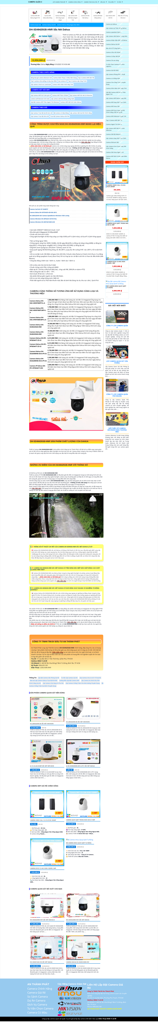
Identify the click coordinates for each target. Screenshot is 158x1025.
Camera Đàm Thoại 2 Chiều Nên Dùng (65, 78)
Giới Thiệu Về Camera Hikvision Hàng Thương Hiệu (117, 430)
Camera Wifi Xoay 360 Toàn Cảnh (116, 102)
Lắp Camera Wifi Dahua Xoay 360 (116, 98)
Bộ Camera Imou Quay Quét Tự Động (78, 843)
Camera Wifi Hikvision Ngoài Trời (116, 116)
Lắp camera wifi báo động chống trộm (62, 99)
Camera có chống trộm (113, 78)
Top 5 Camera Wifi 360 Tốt (86, 78)
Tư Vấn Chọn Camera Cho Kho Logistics (115, 65)
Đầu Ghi (102, 2)
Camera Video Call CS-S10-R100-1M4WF (43, 820)
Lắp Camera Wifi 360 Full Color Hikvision (115, 129)
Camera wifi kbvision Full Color (40, 99)
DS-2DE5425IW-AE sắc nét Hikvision (41, 723)
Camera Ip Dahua (111, 24)
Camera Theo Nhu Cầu (90, 2)
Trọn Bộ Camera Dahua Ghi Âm (59, 116)
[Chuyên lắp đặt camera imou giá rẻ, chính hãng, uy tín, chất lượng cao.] (70, 993)
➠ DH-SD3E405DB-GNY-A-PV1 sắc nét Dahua (80, 766)
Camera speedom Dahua (113, 32)
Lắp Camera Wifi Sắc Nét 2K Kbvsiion (81, 95)
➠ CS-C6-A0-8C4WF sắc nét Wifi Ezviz (42, 766)
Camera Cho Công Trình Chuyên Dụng (116, 83)
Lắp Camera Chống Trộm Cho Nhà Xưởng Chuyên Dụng (83, 683)
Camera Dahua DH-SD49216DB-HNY (77, 962)
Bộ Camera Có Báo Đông (61, 113)
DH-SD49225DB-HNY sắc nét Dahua (77, 920)
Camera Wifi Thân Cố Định (60, 95)
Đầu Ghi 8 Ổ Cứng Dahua (113, 48)
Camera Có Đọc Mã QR (113, 56)
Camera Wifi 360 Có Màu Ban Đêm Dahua (116, 157)
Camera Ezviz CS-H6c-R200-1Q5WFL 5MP (43, 868)
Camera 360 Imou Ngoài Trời (115, 152)
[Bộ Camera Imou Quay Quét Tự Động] (79, 840)
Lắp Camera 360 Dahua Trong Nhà (116, 36)
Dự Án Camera (36, 1000)
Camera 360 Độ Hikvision (113, 134)
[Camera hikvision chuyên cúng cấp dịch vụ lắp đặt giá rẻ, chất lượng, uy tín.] (70, 1008)
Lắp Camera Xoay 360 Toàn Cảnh (116, 138)
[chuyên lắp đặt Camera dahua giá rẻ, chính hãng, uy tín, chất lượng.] (70, 988)
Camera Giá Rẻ (36, 992)
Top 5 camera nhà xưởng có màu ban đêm (44, 81)
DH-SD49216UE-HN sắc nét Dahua (41, 962)
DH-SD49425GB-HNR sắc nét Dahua (49, 29)
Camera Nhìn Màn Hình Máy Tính (63, 84)
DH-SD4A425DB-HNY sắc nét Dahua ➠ (42, 920)
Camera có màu (37, 1012)
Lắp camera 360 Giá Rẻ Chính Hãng (81, 113)
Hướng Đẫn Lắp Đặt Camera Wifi (69, 680)
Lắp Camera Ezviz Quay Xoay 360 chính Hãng (116, 147)
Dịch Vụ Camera (37, 1004)
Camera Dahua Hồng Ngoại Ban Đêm (68, 25)
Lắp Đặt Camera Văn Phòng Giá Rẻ (48, 678)
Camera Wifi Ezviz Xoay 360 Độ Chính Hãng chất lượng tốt (115, 111)
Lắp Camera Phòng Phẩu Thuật (115, 74)
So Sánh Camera (37, 996)
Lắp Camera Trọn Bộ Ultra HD (40, 116)
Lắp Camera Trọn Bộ (59, 2)
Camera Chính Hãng (74, 2)
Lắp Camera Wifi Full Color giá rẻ (41, 95)
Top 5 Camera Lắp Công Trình (77, 81)
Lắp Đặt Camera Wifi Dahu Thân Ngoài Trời (116, 93)
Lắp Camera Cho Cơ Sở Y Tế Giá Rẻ (90, 678)
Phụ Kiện (111, 2)
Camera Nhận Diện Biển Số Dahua (116, 40)
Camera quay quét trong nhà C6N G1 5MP (80, 820)
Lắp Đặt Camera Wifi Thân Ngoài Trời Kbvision (45, 102)
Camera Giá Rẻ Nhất (112, 70)
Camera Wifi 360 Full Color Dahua (71, 102)
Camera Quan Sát (35, 25)
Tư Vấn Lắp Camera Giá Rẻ (69, 678)
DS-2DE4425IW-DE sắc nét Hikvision (78, 722)
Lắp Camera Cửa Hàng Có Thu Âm (53, 683)
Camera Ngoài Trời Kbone (114, 124)
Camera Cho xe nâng (112, 60)
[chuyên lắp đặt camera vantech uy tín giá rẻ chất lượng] (70, 1003)
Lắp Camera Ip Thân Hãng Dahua (116, 28)
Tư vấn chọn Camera (40, 1008)
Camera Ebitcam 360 (112, 142)
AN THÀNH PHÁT (38, 984)
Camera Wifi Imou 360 (113, 106)
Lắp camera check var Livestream (41, 84)
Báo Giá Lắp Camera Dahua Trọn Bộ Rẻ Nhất (43, 680)
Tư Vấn (119, 2)
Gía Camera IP (62, 81)
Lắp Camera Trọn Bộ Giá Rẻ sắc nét (41, 113)
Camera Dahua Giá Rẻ (49, 25)
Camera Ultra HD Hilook (113, 52)
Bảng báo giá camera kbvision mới (41, 78)
